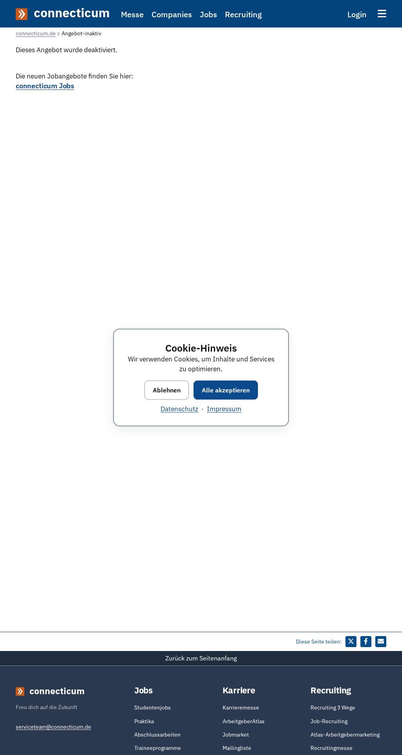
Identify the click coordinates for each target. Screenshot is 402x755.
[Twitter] (350, 641)
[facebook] (365, 641)
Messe (132, 14)
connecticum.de (36, 33)
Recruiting (243, 14)
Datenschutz (179, 408)
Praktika (144, 721)
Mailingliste (237, 747)
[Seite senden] (380, 641)
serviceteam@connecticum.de (53, 726)
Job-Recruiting (329, 721)
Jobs (208, 14)
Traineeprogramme (157, 747)
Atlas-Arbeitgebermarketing (345, 734)
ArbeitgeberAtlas (244, 721)
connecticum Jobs (45, 85)
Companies (172, 14)
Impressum (224, 408)
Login (357, 14)
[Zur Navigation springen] (382, 13)
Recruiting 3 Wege (333, 707)
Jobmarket (236, 734)
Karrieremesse (241, 707)
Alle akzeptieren (226, 390)
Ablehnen (167, 390)
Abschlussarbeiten (157, 734)
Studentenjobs (152, 707)
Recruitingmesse (332, 747)
